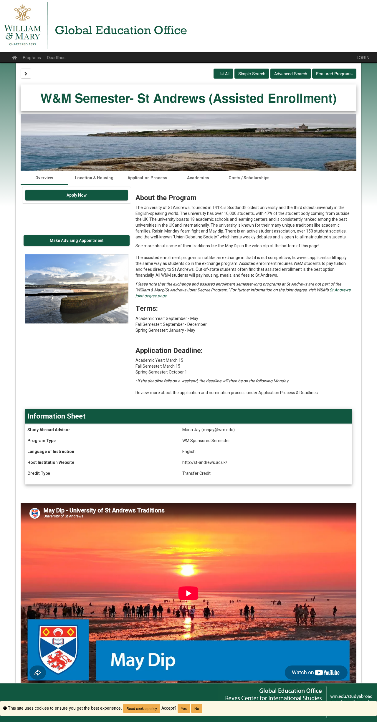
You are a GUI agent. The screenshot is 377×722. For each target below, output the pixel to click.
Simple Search (251, 74)
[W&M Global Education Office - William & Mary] (188, 26)
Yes (184, 708)
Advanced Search (290, 74)
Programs (32, 57)
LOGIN (363, 57)
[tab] (44, 178)
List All (223, 74)
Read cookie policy (141, 708)
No (196, 708)
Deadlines (56, 57)
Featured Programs (334, 74)
